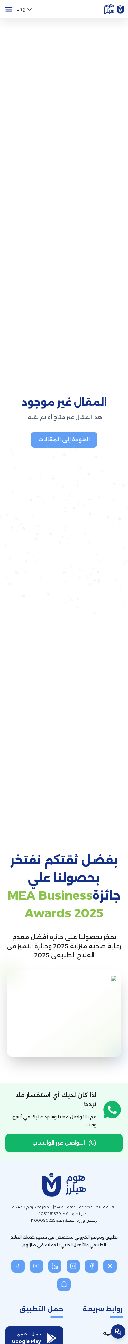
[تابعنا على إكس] (110, 1266)
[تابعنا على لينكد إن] (54, 1266)
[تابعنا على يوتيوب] (36, 1266)
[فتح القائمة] (9, 9)
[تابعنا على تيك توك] (18, 1266)
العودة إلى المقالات (64, 439)
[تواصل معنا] (118, 1331)
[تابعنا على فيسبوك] (91, 1266)
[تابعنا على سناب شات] (64, 1284)
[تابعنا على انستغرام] (73, 1266)
